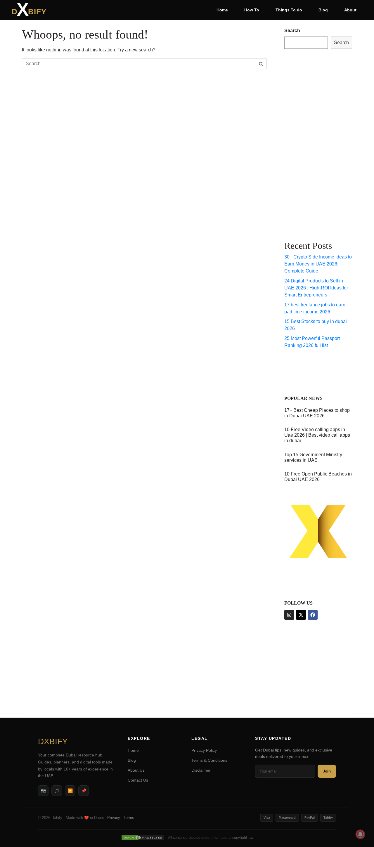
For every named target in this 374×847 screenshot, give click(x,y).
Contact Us (138, 780)
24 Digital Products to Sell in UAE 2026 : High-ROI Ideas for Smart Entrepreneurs (316, 287)
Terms (129, 817)
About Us (136, 770)
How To (251, 10)
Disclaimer (201, 770)
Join (327, 771)
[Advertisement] (307, 143)
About (350, 10)
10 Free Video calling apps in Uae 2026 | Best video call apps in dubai (317, 435)
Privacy (113, 817)
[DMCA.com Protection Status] (143, 837)
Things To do (289, 10)
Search (292, 30)
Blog (323, 10)
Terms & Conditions (209, 760)
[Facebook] (313, 615)
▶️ (70, 790)
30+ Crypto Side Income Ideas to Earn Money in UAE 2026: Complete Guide (318, 263)
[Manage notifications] (360, 834)
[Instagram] (289, 615)
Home (222, 10)
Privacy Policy (204, 750)
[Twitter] (301, 615)
